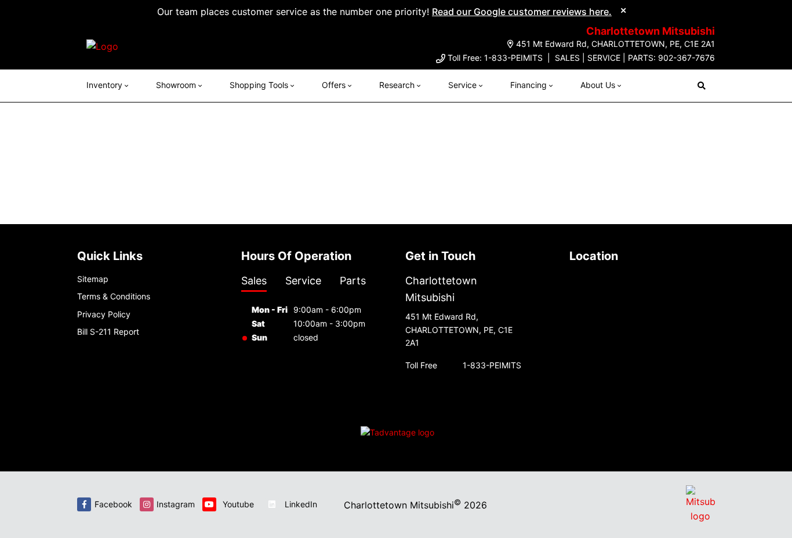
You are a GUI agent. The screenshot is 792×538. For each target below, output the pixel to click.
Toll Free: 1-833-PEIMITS (495, 58)
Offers (334, 85)
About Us (597, 85)
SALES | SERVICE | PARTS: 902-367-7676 (635, 58)
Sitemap (92, 279)
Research (397, 85)
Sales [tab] (254, 281)
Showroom (176, 85)
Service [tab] (303, 281)
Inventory (104, 85)
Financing (528, 85)
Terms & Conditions (113, 296)
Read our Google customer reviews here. (522, 11)
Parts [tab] (353, 281)
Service (462, 85)
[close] (623, 10)
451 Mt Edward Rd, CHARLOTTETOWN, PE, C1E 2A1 (615, 44)
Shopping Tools (259, 85)
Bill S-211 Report (108, 331)
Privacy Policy (103, 314)
